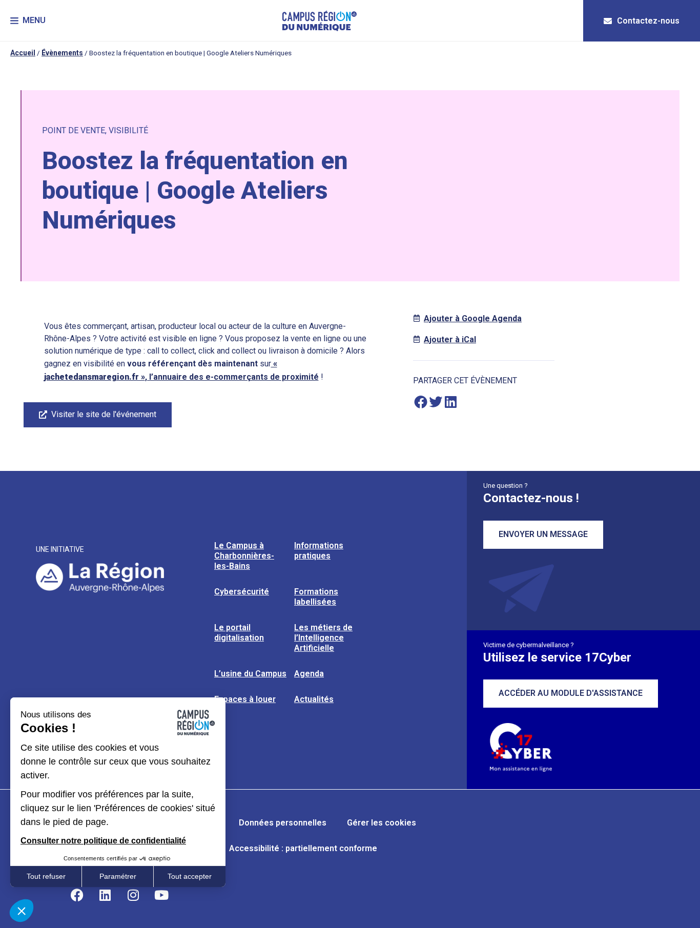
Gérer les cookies (381, 823)
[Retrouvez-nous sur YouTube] (161, 895)
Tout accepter (190, 876)
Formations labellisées (316, 597)
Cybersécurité (241, 591)
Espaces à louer (245, 699)
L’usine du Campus (250, 673)
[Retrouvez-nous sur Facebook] (77, 895)
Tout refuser (46, 876)
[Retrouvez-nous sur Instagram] (133, 895)
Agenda (309, 673)
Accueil (22, 53)
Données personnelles (282, 823)
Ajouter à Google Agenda (473, 318)
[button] (28, 21)
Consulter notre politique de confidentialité (103, 840)
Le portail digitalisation (239, 633)
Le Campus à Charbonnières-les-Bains (244, 556)
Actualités (314, 699)
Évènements (62, 53)
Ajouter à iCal (450, 339)
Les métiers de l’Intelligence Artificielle (323, 638)
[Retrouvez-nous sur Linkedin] (105, 895)
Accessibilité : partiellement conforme (303, 848)
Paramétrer (117, 876)
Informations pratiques (318, 551)
